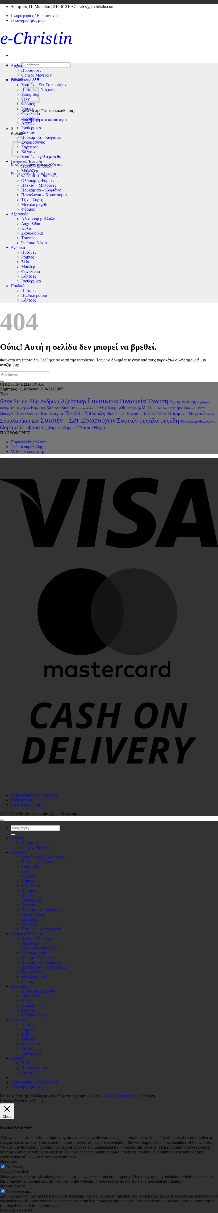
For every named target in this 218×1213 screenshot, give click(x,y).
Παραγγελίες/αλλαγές (29, 442)
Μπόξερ (28, 266)
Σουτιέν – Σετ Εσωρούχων (43, 84)
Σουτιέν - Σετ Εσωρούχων (78, 420)
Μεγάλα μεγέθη (34, 204)
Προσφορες (31, 70)
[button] (12, 128)
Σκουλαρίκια (32, 233)
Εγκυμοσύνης (33, 142)
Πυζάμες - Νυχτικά (186, 413)
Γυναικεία (102, 400)
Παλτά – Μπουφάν (37, 166)
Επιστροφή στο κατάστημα (44, 119)
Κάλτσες (28, 276)
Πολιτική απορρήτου (28, 804)
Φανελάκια (30, 113)
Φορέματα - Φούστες (23, 427)
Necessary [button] (8, 1161)
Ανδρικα (18, 247)
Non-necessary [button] (12, 1186)
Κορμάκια (30, 118)
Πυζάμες (28, 252)
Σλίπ (25, 262)
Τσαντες (28, 238)
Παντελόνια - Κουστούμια (39, 413)
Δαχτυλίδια (30, 223)
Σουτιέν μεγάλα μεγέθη (41, 156)
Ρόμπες (27, 108)
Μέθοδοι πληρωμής (27, 451)
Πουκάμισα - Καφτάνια (123, 413)
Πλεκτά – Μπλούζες (38, 185)
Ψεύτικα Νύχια (34, 242)
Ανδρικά (50, 401)
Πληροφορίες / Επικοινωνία (34, 15)
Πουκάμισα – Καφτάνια (41, 137)
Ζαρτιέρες (29, 147)
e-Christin (36, 38)
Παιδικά (17, 286)
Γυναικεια (19, 80)
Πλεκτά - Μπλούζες (84, 413)
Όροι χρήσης (21, 800)
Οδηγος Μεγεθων (36, 75)
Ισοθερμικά (31, 128)
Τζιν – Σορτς (32, 199)
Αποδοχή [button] (147, 1096)
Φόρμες (28, 104)
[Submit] (2, 381)
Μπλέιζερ (29, 171)
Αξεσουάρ (19, 214)
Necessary (15, 1167)
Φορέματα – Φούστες (39, 175)
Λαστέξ (27, 123)
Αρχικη (17, 65)
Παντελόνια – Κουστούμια (44, 195)
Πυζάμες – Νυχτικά (37, 862)
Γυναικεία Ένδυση (26, 161)
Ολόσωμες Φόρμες (37, 180)
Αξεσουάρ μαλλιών (38, 218)
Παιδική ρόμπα (34, 295)
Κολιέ (26, 228)
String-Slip (26, 401)
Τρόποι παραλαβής (27, 446)
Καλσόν (28, 132)
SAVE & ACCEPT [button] (16, 1210)
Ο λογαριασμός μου (28, 20)
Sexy (6, 401)
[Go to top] (2, 820)
